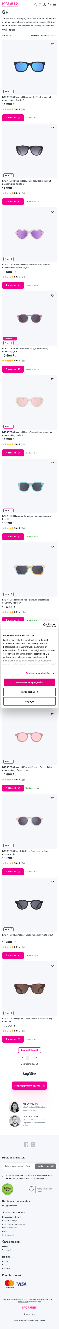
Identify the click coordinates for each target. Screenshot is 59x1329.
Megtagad (30, 701)
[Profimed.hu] (10, 4)
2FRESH (41, 1320)
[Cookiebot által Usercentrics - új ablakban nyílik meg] (43, 625)
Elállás (4, 1231)
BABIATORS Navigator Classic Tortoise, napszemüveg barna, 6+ (27, 1020)
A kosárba (11, 118)
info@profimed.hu (9, 1205)
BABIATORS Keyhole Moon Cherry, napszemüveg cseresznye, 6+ (25, 350)
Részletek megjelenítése (38, 673)
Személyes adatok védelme (13, 1224)
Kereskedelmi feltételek (11, 1217)
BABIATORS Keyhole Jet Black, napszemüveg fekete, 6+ (28, 935)
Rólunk (5, 1261)
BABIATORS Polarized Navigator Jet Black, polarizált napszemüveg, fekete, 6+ (26, 98)
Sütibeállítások (8, 1235)
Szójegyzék (7, 1250)
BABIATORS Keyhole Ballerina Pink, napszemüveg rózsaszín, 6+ (25, 852)
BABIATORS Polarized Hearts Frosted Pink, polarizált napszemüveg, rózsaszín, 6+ (26, 266)
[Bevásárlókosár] (49, 4)
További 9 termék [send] (29, 1050)
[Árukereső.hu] (21, 1190)
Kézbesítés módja (9, 1220)
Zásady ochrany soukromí (47, 1299)
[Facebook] (26, 1144)
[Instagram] (33, 1144)
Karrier (4, 1265)
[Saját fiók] (44, 4)
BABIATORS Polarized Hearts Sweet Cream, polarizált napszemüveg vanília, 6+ (27, 433)
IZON (34, 1320)
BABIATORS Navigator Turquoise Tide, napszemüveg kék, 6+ (26, 517)
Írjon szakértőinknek (27, 1085)
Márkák (5, 1246)
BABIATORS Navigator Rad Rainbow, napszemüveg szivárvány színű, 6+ (25, 601)
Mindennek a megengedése (29, 682)
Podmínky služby (23, 1301)
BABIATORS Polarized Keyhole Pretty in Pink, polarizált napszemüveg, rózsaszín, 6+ (27, 768)
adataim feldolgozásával (36, 1178)
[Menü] (55, 4)
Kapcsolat (6, 1268)
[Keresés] (35, 4)
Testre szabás (28, 692)
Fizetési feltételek (9, 1228)
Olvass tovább (8, 30)
